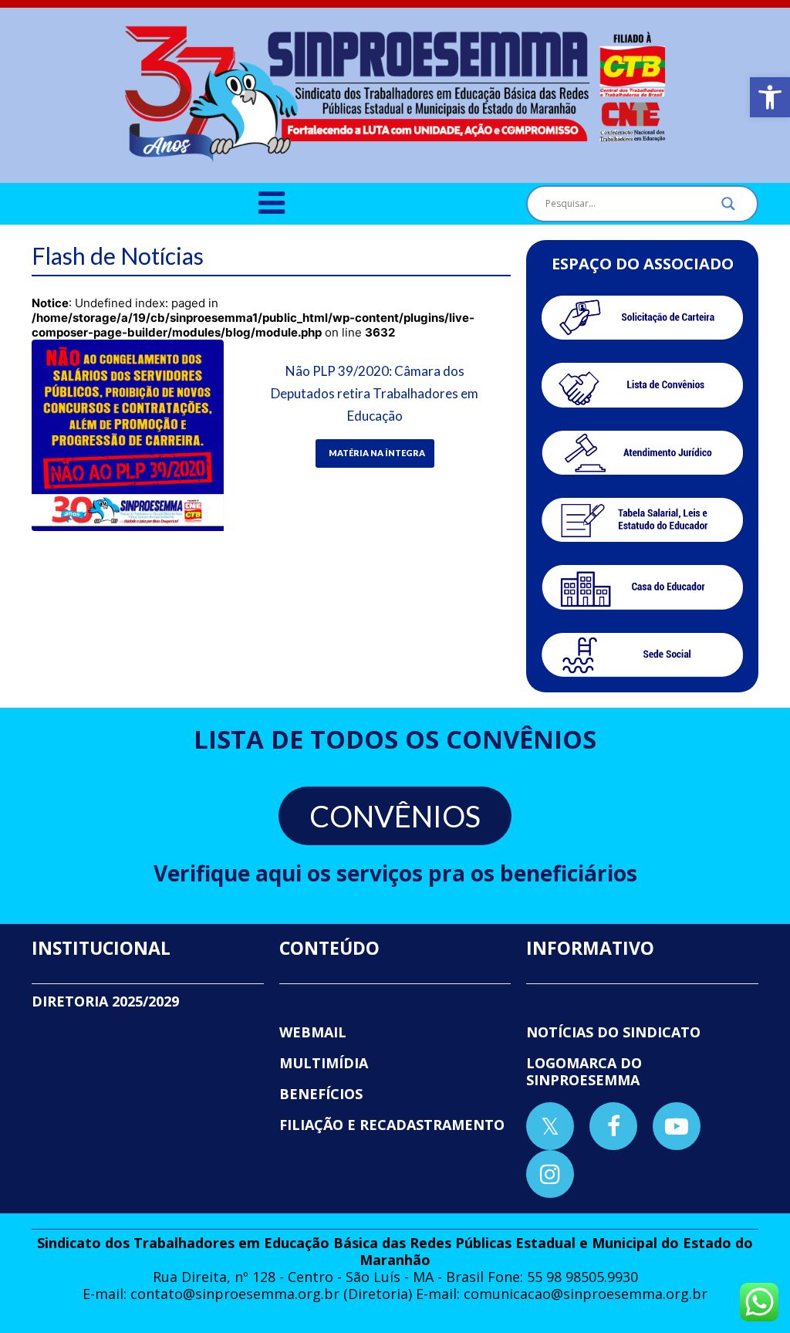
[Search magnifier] (728, 207)
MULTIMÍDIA (323, 1063)
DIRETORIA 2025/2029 (105, 1001)
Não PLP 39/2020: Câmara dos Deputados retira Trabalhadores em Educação (374, 393)
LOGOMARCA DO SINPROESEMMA (584, 1071)
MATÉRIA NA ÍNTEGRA (377, 453)
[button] (770, 97)
